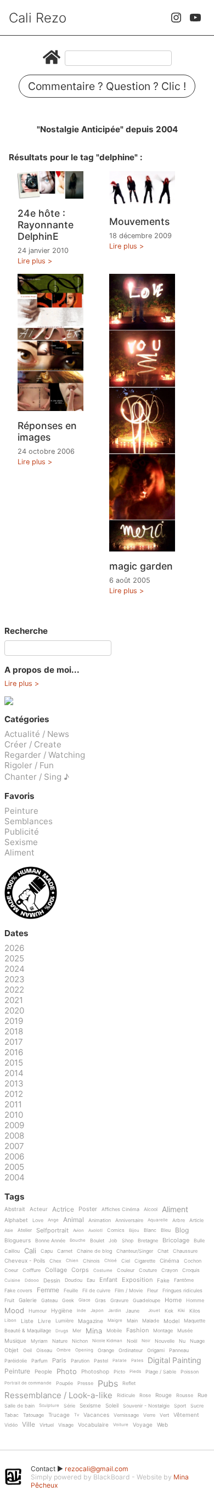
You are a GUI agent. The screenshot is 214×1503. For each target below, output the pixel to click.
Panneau (179, 1350)
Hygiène (61, 1310)
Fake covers (18, 1290)
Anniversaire (129, 1220)
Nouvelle (164, 1341)
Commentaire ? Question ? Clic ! (107, 86)
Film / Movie (129, 1290)
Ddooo (32, 1280)
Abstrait (14, 1209)
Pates (137, 1361)
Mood (14, 1311)
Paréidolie (15, 1361)
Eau (91, 1280)
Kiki (181, 1311)
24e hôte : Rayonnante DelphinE (46, 224)
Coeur (11, 1270)
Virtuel (47, 1425)
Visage (66, 1425)
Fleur (152, 1290)
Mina (94, 1331)
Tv (76, 1415)
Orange (106, 1350)
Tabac (11, 1415)
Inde (81, 1311)
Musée (185, 1331)
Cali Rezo (37, 18)
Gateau (49, 1300)
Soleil (112, 1405)
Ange (53, 1220)
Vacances (96, 1414)
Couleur (125, 1270)
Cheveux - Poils (24, 1260)
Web (162, 1424)
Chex (55, 1261)
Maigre (115, 1320)
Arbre (178, 1220)
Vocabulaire (93, 1424)
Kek (169, 1311)
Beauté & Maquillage (27, 1331)
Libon (10, 1320)
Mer (76, 1331)
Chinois (91, 1261)
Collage (56, 1270)
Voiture (120, 1425)
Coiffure (31, 1270)
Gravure (119, 1300)
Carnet (64, 1251)
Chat (162, 1251)
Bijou (134, 1230)
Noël (132, 1341)
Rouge (163, 1395)
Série (69, 1406)
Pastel (101, 1361)
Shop (127, 1241)
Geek (68, 1300)
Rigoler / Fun (29, 765)
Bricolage (175, 1240)
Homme (195, 1300)
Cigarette (144, 1261)
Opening (84, 1350)
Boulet (97, 1241)
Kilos (194, 1311)
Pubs (108, 1383)
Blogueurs (17, 1240)
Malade (150, 1321)
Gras (100, 1300)
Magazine (90, 1321)
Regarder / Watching (44, 755)
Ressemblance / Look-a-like (58, 1395)
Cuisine (12, 1280)
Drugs (61, 1331)
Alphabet (16, 1220)
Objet (11, 1350)
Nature (59, 1341)
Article (196, 1220)
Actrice (63, 1210)
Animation (99, 1220)
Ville (28, 1425)
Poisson (190, 1372)
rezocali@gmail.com (96, 1469)
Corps (80, 1270)
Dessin (51, 1280)
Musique (15, 1340)
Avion (78, 1230)
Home (173, 1300)
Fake (163, 1280)
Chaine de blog (94, 1251)
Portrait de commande (28, 1383)
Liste (27, 1321)
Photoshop (95, 1371)
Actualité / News (36, 734)
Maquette (194, 1321)
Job (113, 1241)
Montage (163, 1331)
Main (132, 1321)
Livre (44, 1321)
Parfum (39, 1361)
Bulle (199, 1241)
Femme (48, 1290)
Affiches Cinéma (120, 1209)
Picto (119, 1372)
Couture (148, 1270)
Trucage (59, 1414)
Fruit (9, 1300)
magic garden (141, 566)
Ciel (125, 1261)
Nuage (197, 1341)
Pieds (135, 1371)
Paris (59, 1361)
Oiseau (44, 1350)
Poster (87, 1209)
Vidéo (11, 1425)
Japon (97, 1311)
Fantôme (184, 1280)
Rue (202, 1395)
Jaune (132, 1311)
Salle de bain (19, 1406)
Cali (30, 1251)
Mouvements (139, 221)
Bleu (166, 1230)
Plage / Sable (160, 1372)
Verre (149, 1415)
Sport (180, 1406)
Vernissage (126, 1415)
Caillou (12, 1251)
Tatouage (33, 1415)
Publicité (21, 831)
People (43, 1371)
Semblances (28, 821)
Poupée (64, 1383)
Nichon (80, 1341)
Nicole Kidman (107, 1341)
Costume (102, 1271)
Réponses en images (47, 431)
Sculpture (49, 1406)
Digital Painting (174, 1360)
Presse (85, 1383)
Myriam (39, 1341)
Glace (84, 1300)
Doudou (73, 1280)
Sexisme (21, 842)
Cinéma (169, 1260)
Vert (164, 1415)
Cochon (192, 1261)
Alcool (150, 1209)
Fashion (137, 1330)
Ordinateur (131, 1350)
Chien (72, 1261)
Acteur (39, 1209)
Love (37, 1220)
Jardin (114, 1311)
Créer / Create (32, 744)
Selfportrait (52, 1231)
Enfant (108, 1280)
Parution (80, 1361)
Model (171, 1321)
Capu (47, 1251)
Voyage (143, 1424)
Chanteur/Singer (134, 1251)
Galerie (28, 1300)
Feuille (71, 1290)
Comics (116, 1230)
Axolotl (95, 1230)
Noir (146, 1341)
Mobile (114, 1331)
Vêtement (186, 1414)
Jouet (154, 1311)
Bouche (78, 1240)
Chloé (110, 1261)
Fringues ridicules (182, 1290)
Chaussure (185, 1251)
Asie (8, 1230)
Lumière (64, 1321)
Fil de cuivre (96, 1290)
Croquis (191, 1270)
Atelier (25, 1230)
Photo (67, 1372)
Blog (182, 1231)
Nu (182, 1341)
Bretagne (148, 1241)
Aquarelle (158, 1220)
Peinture (21, 811)
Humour (38, 1311)
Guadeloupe (146, 1300)
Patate (119, 1361)
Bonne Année (50, 1241)
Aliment (19, 852)
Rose (145, 1395)
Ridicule (126, 1395)
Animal (73, 1220)
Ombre (64, 1350)
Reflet (129, 1383)
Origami (156, 1350)
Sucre (197, 1406)
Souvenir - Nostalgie (146, 1406)
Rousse (184, 1395)
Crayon (169, 1270)
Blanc (150, 1230)
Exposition (137, 1280)
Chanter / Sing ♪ (36, 777)
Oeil (27, 1350)
